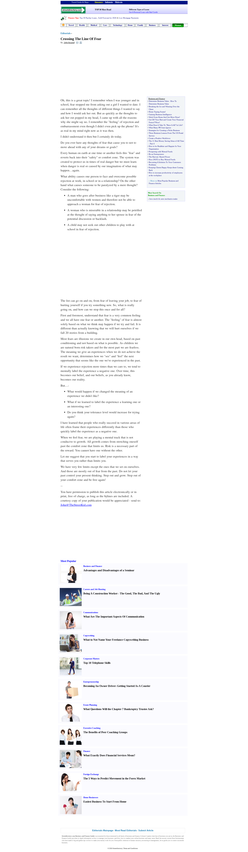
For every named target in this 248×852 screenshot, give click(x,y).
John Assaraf (69, 43)
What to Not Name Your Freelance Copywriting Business (116, 639)
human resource (136, 840)
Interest (165, 25)
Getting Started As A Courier (133, 686)
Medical (94, 25)
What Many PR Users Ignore (160, 128)
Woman (178, 25)
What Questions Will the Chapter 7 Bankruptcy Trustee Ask (117, 709)
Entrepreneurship (91, 682)
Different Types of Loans (139, 9)
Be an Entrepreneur (156, 154)
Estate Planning (90, 705)
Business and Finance (92, 566)
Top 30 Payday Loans (88, 18)
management (155, 840)
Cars (105, 25)
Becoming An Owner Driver (99, 686)
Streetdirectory (117, 848)
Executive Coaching (91, 728)
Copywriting (88, 635)
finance (137, 836)
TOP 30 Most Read (103, 9)
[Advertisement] (88, 71)
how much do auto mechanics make (163, 199)
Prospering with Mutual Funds (160, 152)
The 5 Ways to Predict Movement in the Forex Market (114, 778)
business (129, 836)
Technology (117, 25)
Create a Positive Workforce (159, 138)
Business (152, 25)
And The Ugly (152, 593)
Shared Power (164, 157)
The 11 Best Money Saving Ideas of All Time (166, 141)
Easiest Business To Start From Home (104, 801)
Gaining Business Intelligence (160, 114)
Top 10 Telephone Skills (97, 662)
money (102, 840)
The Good (125, 593)
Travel (71, 25)
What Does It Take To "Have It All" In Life (165, 125)
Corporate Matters (91, 659)
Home (130, 25)
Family (140, 25)
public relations (123, 840)
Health (82, 25)
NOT (156, 160)
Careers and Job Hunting (94, 589)
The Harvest (153, 157)
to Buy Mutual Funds (167, 160)
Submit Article (145, 830)
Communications (90, 612)
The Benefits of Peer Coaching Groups (105, 732)
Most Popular (68, 561)
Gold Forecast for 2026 (107, 18)
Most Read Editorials (126, 830)
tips (84, 840)
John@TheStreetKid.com (76, 505)
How (151, 160)
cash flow (117, 838)
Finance (86, 751)
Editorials (66, 33)
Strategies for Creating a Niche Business (164, 130)
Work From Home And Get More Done (164, 117)
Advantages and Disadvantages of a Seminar (108, 570)
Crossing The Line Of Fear (81, 39)
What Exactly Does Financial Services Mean (108, 755)
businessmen (179, 838)
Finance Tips (73, 18)
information (87, 838)
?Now (157, 122)
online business (139, 838)
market (128, 838)
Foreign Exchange (91, 774)
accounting (145, 840)
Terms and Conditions (130, 848)
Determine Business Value (159, 101)
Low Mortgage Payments (129, 18)
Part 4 (152, 144)
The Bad (138, 593)
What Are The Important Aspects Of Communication (113, 616)
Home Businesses (90, 797)
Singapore (99, 2)
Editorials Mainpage (102, 830)
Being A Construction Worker (100, 593)
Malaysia (118, 2)
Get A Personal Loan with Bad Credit (143, 12)
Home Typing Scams (157, 112)
